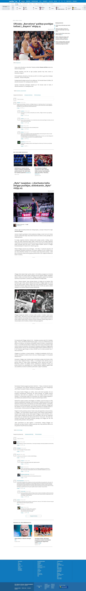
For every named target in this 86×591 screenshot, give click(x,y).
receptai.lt (46, 584)
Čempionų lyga (40, 574)
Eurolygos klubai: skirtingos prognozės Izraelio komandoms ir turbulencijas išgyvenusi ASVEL (63, 42)
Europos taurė (25, 3)
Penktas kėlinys (40, 565)
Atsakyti (18, 108)
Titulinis (14, 20)
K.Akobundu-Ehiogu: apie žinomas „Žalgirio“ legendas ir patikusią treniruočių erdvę (62, 38)
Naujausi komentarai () (18, 95)
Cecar (22, 125)
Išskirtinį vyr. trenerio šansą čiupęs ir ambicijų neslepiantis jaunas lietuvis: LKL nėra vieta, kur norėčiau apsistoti (22, 170)
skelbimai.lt (53, 584)
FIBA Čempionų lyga (60, 565)
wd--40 (18, 454)
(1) (30, 172)
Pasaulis (34, 3)
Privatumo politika (18, 588)
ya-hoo (18, 441)
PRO (24, 491)
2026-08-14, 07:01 (38, 175)
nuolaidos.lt (53, 585)
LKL (18, 562)
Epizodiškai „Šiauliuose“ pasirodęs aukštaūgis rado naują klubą (62, 30)
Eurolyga (20, 20)
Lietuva (19, 563)
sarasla (22, 118)
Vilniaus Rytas (59, 568)
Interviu (39, 564)
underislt (18, 102)
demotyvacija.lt (47, 586)
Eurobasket (45, 3)
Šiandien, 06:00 (17, 541)
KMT (38, 575)
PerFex (22, 491)
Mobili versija (24, 588)
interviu (28, 172)
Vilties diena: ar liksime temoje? (23, 538)
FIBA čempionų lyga (60, 574)
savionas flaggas (19, 430)
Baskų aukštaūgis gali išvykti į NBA (63, 26)
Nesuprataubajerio (20, 480)
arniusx (22, 132)
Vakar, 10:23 (17, 174)
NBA (20, 3)
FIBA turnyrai (39, 3)
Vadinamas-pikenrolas (25, 474)
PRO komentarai (37, 95)
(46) (15, 539)
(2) (67, 39)
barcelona (18, 90)
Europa (30, 3)
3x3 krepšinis (51, 3)
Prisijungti (75, 1)
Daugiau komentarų (33, 515)
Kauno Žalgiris (59, 567)
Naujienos (17, 20)
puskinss (18, 499)
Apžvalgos (39, 563)
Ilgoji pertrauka (40, 567)
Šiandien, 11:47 (37, 544)
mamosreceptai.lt (47, 585)
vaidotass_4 (23, 141)
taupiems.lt (52, 586)
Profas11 (22, 460)
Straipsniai (39, 562)
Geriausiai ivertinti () (28, 95)
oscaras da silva (23, 90)
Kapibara (22, 111)
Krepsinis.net (18, 62)
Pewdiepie (19, 448)
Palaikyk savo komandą (41, 566)
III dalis (39, 542)
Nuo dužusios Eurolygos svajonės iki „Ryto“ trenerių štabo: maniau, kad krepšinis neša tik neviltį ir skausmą (42, 170)
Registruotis (69, 1)
